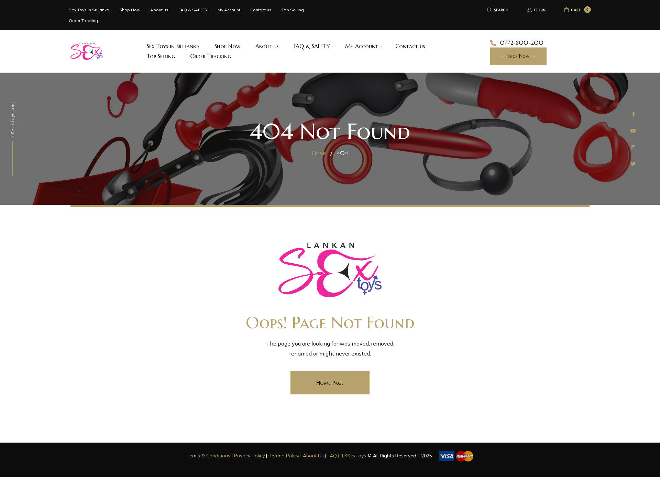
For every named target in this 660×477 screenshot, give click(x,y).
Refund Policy (283, 456)
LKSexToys (354, 456)
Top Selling (293, 9)
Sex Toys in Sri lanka (89, 9)
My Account (229, 9)
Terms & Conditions (208, 456)
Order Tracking (83, 20)
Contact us (261, 9)
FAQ (332, 456)
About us (159, 9)
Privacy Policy (249, 456)
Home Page (330, 382)
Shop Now (129, 9)
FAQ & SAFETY (193, 9)
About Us (313, 456)
